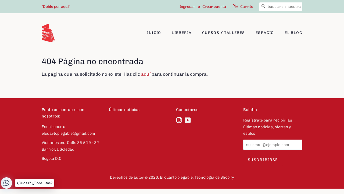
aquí (145, 74)
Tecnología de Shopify (214, 177)
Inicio (154, 32)
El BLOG (293, 32)
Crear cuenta (214, 6)
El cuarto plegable (176, 177)
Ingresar (187, 6)
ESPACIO (265, 32)
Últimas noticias (124, 109)
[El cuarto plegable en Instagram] (179, 121)
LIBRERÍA (181, 32)
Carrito (246, 6)
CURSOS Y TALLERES (223, 32)
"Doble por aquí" (56, 6)
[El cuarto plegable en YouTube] (188, 121)
